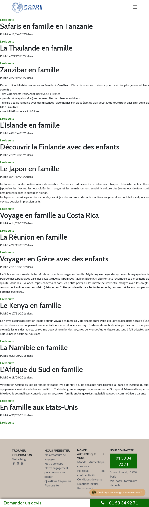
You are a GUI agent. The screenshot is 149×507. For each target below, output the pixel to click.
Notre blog (19, 459)
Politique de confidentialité (90, 473)
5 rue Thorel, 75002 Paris (123, 474)
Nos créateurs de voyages (55, 457)
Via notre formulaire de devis (123, 483)
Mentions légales (87, 483)
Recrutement (85, 488)
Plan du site (52, 485)
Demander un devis (22, 502)
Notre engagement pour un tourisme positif (56, 472)
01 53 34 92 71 (123, 461)
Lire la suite (7, 19)
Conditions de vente (89, 479)
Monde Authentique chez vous (90, 464)
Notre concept (54, 463)
